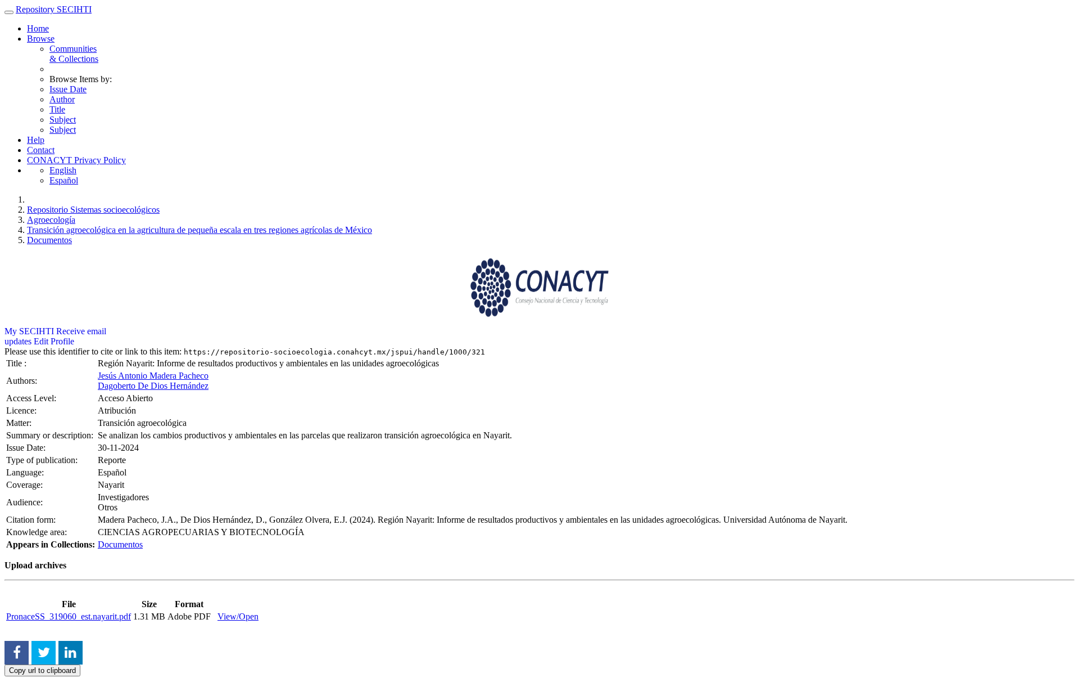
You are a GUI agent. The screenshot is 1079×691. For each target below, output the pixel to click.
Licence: (22, 410)
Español (63, 180)
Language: (26, 472)
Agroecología (51, 220)
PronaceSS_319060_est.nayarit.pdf (68, 616)
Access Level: (32, 398)
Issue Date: (27, 447)
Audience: (25, 502)
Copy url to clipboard (42, 670)
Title (57, 109)
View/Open (238, 616)
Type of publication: (43, 460)
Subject (62, 119)
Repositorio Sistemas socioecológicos (93, 209)
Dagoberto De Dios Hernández (153, 386)
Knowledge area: (37, 532)
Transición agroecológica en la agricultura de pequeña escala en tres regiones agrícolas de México (199, 230)
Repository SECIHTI (54, 9)
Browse (41, 38)
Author (62, 99)
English (62, 170)
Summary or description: (51, 435)
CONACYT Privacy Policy (76, 160)
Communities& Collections (73, 54)
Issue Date (68, 89)
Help (35, 140)
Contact (41, 150)
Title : (17, 363)
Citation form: (32, 519)
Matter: (20, 423)
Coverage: (25, 485)
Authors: (22, 380)
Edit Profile (54, 341)
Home (38, 28)
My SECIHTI (29, 331)
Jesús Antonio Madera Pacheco (153, 375)
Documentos (49, 240)
